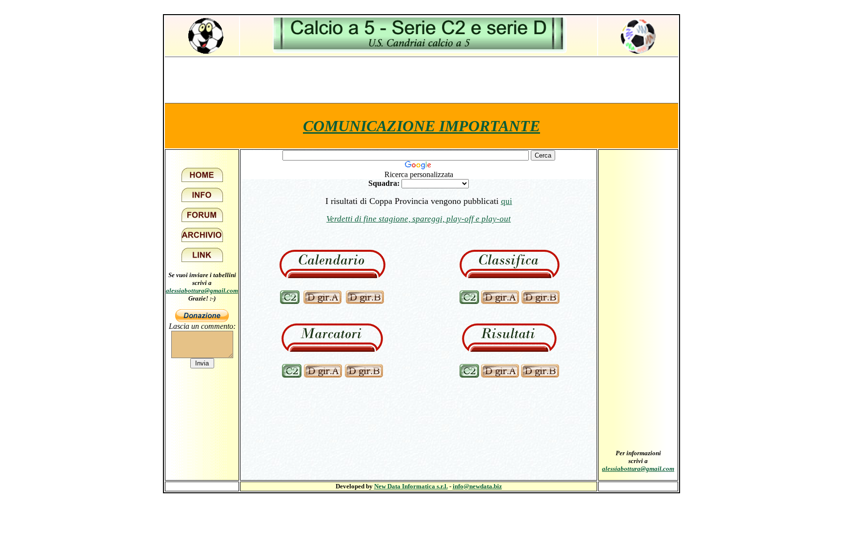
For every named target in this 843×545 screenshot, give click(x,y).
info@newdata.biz (477, 486)
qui (506, 201)
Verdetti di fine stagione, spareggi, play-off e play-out (418, 218)
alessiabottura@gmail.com (202, 290)
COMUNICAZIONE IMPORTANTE (421, 126)
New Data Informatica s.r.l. (411, 486)
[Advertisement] (421, 79)
